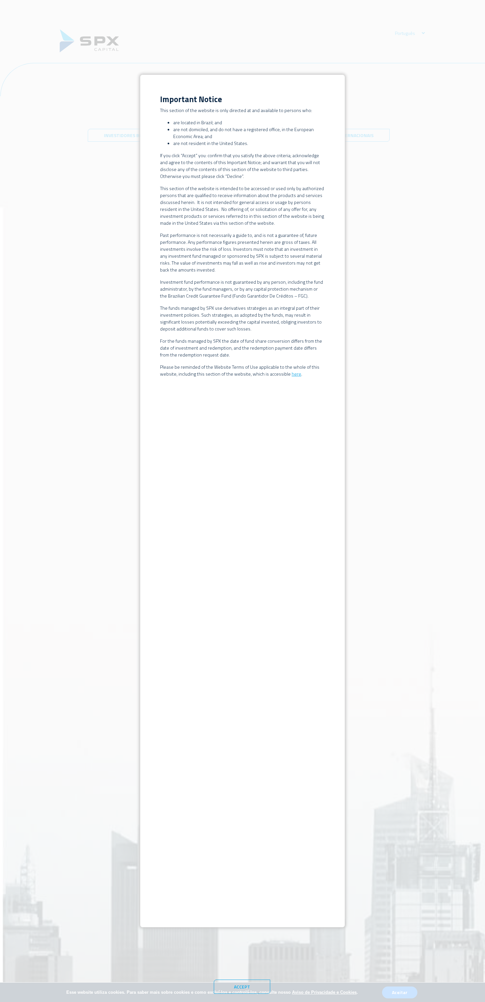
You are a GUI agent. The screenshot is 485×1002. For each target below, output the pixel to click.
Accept (242, 986)
